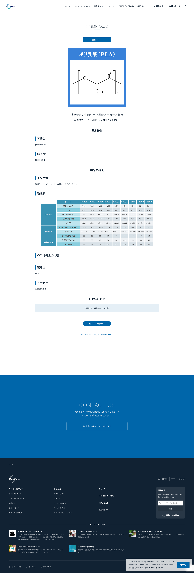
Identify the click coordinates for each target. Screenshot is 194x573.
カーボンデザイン (60, 508)
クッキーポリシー (31, 567)
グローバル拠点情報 (15, 513)
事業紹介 (97, 6)
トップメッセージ (15, 494)
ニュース (110, 6)
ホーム (68, 6)
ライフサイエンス (60, 503)
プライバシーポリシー (16, 567)
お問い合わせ (104, 503)
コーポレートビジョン (16, 498)
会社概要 (12, 503)
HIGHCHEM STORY (125, 6)
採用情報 (141, 6)
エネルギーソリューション (63, 513)
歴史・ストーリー (15, 508)
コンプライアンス (45, 567)
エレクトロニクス (60, 498)
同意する (183, 565)
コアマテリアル (59, 494)
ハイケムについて (81, 6)
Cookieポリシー (156, 568)
